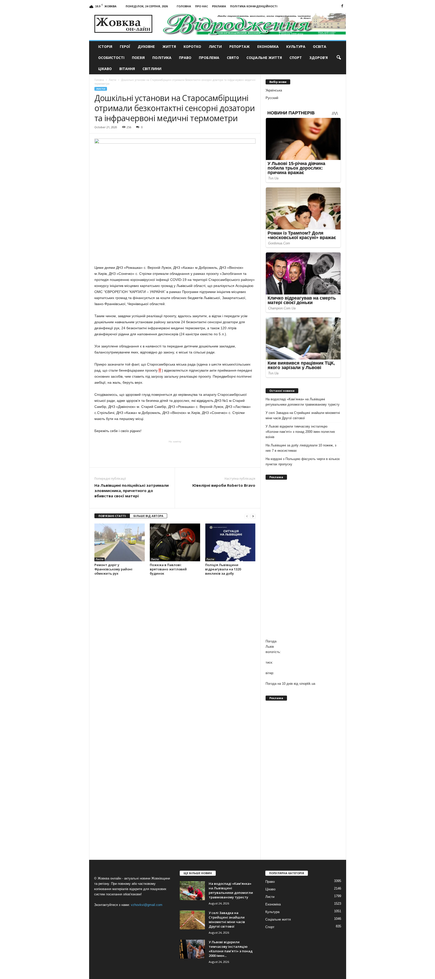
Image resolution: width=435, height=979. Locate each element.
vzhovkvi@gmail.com (146, 905)
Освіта (319, 46)
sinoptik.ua (307, 684)
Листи (215, 46)
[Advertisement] (175, 453)
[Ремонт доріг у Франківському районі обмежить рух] (119, 542)
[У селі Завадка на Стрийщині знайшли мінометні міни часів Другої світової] (192, 919)
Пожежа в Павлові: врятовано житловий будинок (168, 569)
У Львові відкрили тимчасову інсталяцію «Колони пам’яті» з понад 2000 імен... (230, 949)
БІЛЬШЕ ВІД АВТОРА (148, 516)
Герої (125, 46)
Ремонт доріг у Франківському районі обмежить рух (113, 569)
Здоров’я (318, 57)
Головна (184, 6)
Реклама (219, 6)
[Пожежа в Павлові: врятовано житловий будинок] (175, 542)
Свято (233, 57)
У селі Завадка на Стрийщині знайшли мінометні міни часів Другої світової (303, 415)
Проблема (209, 57)
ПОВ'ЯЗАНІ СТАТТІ (112, 516)
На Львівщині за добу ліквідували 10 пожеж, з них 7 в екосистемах (301, 447)
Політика (161, 57)
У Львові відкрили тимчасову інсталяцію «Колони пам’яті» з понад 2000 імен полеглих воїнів (300, 432)
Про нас (201, 6)
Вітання (127, 68)
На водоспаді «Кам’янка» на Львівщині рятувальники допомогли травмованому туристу (303, 401)
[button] (338, 57)
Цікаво (105, 68)
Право (185, 57)
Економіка (268, 46)
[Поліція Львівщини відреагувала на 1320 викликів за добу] (230, 542)
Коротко (192, 46)
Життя (169, 46)
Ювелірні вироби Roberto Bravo (223, 485)
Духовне (146, 46)
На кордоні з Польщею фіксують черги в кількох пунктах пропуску (303, 461)
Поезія (138, 57)
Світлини (151, 68)
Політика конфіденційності (253, 6)
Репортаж (239, 46)
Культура (295, 46)
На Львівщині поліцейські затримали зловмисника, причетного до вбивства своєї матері (131, 490)
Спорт (295, 57)
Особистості (111, 57)
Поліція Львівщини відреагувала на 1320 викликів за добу (223, 569)
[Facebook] (342, 6)
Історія (105, 46)
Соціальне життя (264, 57)
